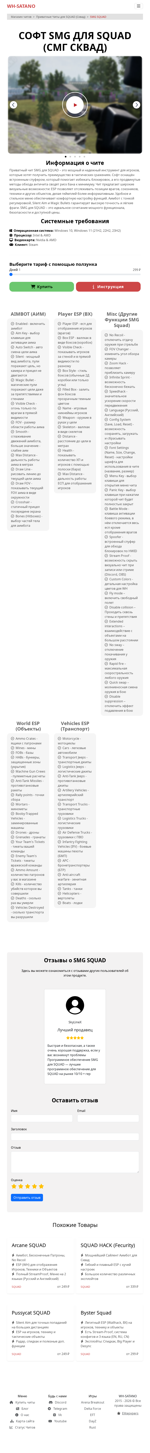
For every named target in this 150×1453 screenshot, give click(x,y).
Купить (45, 286)
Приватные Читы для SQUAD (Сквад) (60, 17)
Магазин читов (21, 17)
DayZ (92, 1421)
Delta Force (92, 1408)
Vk (59, 1415)
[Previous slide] (13, 105)
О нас (24, 1415)
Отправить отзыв (26, 1197)
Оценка (16, 1180)
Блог (25, 1408)
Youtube (60, 1421)
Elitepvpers (130, 1413)
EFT (92, 1415)
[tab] (65, 157)
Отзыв (16, 1147)
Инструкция (110, 286)
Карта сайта (24, 1421)
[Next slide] (136, 105)
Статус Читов (24, 1427)
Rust (92, 1427)
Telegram (60, 1408)
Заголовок (19, 1129)
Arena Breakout (92, 1402)
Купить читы (25, 1402)
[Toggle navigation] (138, 6)
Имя (14, 1111)
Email (81, 1111)
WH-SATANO (21, 6)
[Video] (75, 104)
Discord (60, 1402)
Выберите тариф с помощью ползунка (53, 264)
